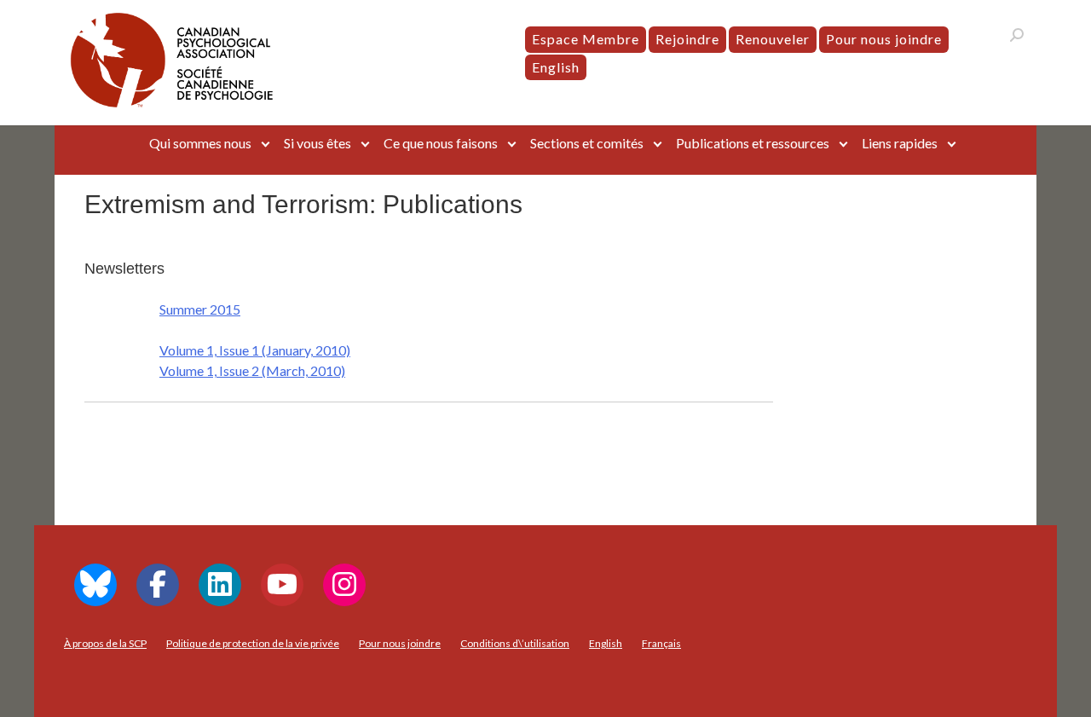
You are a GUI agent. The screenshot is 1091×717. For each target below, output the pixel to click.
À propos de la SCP (105, 643)
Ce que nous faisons (441, 143)
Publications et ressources (752, 143)
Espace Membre (585, 39)
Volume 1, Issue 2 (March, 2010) (252, 370)
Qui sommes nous (200, 143)
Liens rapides (900, 143)
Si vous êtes (317, 143)
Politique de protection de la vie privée (252, 643)
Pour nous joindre (884, 39)
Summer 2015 (199, 309)
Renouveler (773, 39)
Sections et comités (587, 143)
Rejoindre (687, 39)
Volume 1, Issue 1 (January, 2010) (254, 350)
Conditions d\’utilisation (514, 643)
